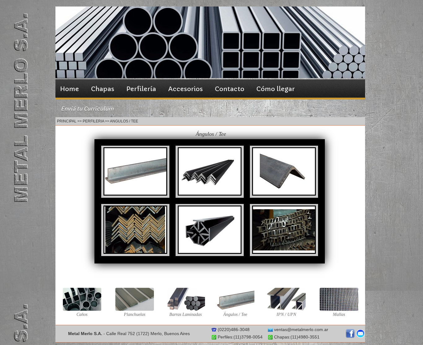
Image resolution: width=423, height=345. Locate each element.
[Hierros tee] (135, 194)
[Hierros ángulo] (210, 194)
